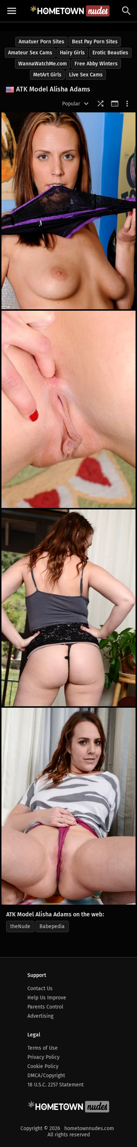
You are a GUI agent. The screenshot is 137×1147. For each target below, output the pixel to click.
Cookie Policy (42, 1066)
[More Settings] (127, 103)
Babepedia (52, 926)
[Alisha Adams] (68, 211)
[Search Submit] (126, 11)
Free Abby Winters (96, 64)
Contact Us (40, 988)
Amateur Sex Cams (30, 53)
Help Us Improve (46, 998)
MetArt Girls (47, 75)
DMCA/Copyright (46, 1075)
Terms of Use (42, 1048)
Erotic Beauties (110, 53)
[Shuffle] (100, 103)
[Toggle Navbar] (11, 11)
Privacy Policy (43, 1057)
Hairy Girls (72, 53)
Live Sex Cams (86, 75)
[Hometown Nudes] (70, 11)
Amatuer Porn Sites (41, 42)
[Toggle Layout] (114, 103)
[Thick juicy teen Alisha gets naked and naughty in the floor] (68, 608)
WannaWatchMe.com (42, 64)
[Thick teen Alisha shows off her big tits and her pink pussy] (68, 806)
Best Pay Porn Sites (95, 42)
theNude (20, 926)
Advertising (40, 1016)
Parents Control (45, 1007)
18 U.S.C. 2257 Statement (55, 1085)
